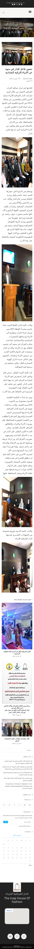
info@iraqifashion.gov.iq (17, 3)
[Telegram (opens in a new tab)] (12, 4)
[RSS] (4, 805)
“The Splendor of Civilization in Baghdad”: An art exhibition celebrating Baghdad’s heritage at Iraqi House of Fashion (18, 786)
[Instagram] (19, 805)
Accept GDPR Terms (24, 826)
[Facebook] (24, 805)
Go (6, 822)
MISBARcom (17, 946)
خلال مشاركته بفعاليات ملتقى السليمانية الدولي (17, 740)
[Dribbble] (9, 805)
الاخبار (28, 81)
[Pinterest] (14, 805)
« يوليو (30, 865)
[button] (30, 12)
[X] (29, 805)
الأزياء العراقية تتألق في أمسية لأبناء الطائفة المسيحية (17, 652)
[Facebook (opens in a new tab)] (19, 4)
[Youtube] (10, 936)
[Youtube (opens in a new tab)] (14, 4)
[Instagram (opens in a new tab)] (17, 4)
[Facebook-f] (24, 936)
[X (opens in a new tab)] (22, 4)
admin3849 (28, 79)
